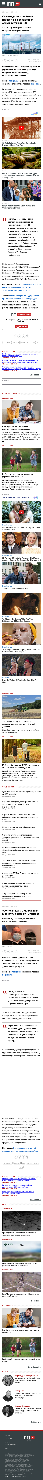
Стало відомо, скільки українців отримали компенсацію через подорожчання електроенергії (21, 368)
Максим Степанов (33, 1163)
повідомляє (14, 81)
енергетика (31, 342)
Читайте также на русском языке (34, 60)
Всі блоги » (36, 1422)
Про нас (7, 1435)
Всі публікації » (34, 1367)
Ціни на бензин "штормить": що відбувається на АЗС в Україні (21, 792)
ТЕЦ (38, 342)
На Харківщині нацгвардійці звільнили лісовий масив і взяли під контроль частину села (21, 850)
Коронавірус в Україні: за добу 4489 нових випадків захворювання (18, 1192)
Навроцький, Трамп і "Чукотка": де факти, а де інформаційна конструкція (28, 1395)
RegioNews (35, 84)
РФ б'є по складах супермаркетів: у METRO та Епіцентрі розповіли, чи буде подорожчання (20, 804)
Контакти (8, 1439)
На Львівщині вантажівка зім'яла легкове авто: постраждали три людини (20, 355)
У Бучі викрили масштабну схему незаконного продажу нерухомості (17, 894)
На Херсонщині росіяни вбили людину (18, 827)
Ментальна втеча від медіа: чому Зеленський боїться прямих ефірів (27, 1380)
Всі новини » (35, 375)
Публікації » (7, 1305)
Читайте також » (9, 352)
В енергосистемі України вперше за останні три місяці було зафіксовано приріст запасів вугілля (20, 361)
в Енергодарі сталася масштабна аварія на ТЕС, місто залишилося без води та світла (21, 287)
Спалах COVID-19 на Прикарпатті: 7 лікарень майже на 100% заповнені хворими (19, 1179)
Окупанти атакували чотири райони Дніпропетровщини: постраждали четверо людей (20, 837)
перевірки (6, 342)
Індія (21, 1167)
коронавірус (7, 1163)
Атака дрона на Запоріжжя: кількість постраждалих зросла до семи (18, 884)
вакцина (17, 1163)
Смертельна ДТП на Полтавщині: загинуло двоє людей (20, 874)
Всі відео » (36, 1301)
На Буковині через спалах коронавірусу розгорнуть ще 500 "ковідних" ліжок (17, 1186)
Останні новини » (9, 787)
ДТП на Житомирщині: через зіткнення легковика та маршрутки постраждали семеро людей (19, 863)
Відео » (5, 1204)
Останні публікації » (11, 394)
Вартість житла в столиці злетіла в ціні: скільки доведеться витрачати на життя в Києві (20, 817)
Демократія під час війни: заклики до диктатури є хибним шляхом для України (28, 1411)
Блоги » (5, 1372)
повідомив (16, 972)
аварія (23, 342)
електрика (15, 342)
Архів (6, 1448)
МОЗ (23, 1163)
